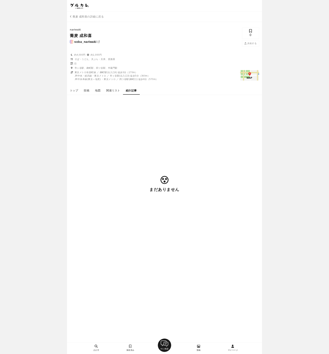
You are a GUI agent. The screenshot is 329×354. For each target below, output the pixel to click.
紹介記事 (131, 90)
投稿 (86, 90)
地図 (98, 90)
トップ (74, 90)
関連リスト (113, 90)
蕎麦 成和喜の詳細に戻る (88, 16)
